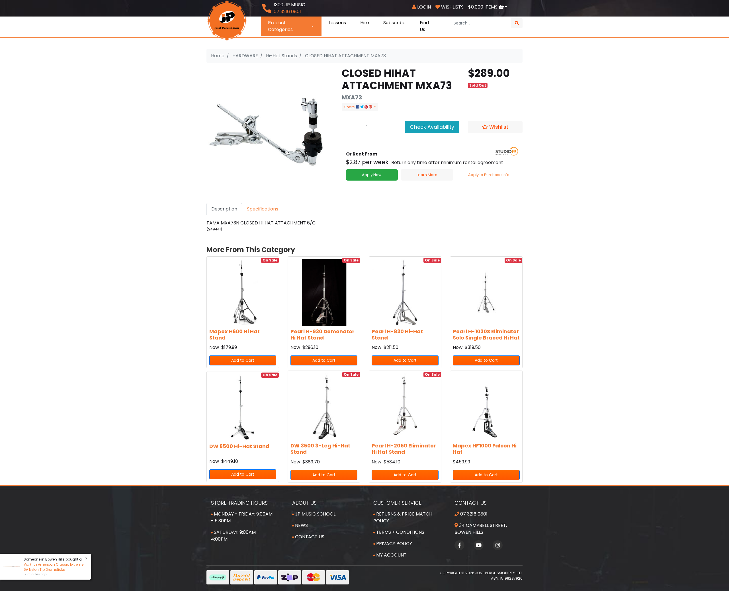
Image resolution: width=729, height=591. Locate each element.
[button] (495, 127)
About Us (304, 502)
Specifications (262, 209)
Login (423, 7)
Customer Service (397, 502)
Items (483, 7)
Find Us (424, 26)
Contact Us (309, 536)
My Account (391, 555)
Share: (350, 107)
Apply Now (372, 174)
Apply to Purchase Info (488, 174)
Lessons (337, 22)
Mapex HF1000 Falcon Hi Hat (485, 448)
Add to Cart (242, 360)
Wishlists (452, 7)
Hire (364, 22)
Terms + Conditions (399, 532)
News (301, 525)
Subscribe (394, 22)
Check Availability (432, 127)
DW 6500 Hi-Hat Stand (239, 446)
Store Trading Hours (239, 502)
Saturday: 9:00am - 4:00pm (235, 535)
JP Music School (314, 514)
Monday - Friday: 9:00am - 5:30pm (242, 517)
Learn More (427, 174)
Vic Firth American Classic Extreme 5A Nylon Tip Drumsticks (53, 567)
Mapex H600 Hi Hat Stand (234, 334)
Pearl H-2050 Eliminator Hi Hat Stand (404, 448)
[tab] (224, 209)
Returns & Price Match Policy (402, 517)
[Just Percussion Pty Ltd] (226, 20)
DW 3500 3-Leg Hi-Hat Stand (320, 448)
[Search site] (517, 23)
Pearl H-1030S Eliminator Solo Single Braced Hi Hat (486, 334)
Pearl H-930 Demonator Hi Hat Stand (322, 334)
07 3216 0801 (473, 514)
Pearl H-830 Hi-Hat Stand (397, 334)
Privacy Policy (393, 543)
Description (224, 209)
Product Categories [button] (280, 26)
